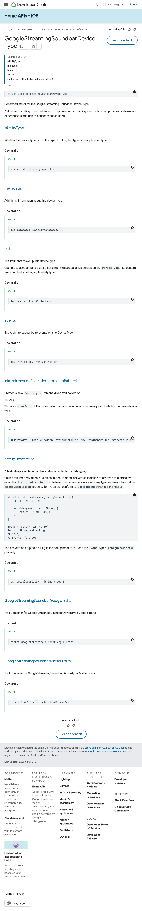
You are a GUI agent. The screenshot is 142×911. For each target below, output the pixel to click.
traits (8, 249)
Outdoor (65, 836)
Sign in (133, 4)
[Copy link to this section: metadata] (24, 189)
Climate (64, 785)
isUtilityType (14, 128)
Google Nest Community (122, 808)
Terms (8, 893)
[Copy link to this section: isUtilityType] (27, 128)
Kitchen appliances (66, 821)
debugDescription (19, 459)
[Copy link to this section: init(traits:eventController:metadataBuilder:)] (80, 381)
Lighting (65, 779)
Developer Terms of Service (98, 826)
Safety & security (70, 792)
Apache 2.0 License (54, 751)
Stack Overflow (124, 800)
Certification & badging (96, 784)
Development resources (95, 805)
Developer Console (121, 781)
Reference (81, 29)
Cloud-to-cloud (14, 818)
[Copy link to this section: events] (19, 321)
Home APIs (43, 29)
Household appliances (66, 811)
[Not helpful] (135, 29)
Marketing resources (93, 795)
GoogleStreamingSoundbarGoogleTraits (37, 600)
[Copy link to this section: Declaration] (24, 150)
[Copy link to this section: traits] (17, 249)
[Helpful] (129, 29)
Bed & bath (66, 830)
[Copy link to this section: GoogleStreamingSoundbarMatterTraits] (74, 661)
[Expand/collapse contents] (25, 57)
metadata (12, 188)
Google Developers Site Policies (104, 751)
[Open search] (96, 4)
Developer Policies (93, 836)
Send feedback (122, 40)
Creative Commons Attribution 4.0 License (104, 747)
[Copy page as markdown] (33, 46)
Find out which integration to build (13, 856)
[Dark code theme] (135, 92)
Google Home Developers (18, 29)
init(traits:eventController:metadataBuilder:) (40, 381)
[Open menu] (6, 4)
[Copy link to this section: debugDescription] (38, 459)
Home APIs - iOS (21, 16)
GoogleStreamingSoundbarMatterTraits (37, 661)
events (10, 320)
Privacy (20, 893)
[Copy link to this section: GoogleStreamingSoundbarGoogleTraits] (75, 601)
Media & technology (67, 800)
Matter (8, 779)
